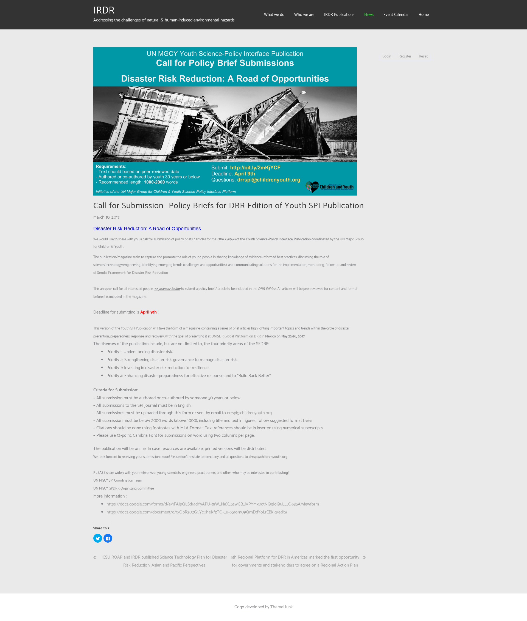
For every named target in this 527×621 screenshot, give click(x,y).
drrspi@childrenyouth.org (249, 413)
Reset (423, 56)
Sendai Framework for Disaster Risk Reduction (132, 273)
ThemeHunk (281, 607)
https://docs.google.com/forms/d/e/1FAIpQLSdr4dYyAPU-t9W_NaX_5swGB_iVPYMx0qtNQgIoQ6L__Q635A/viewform (212, 504)
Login (386, 56)
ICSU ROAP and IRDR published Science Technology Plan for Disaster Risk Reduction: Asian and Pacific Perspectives (164, 561)
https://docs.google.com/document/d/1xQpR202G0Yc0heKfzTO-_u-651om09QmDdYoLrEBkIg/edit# (196, 512)
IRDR (104, 11)
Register (405, 56)
